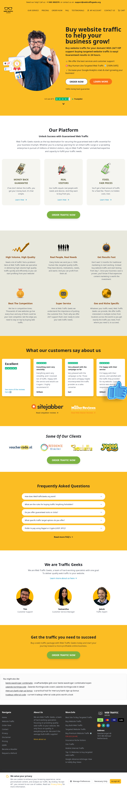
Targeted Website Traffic (75, 729)
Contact (5, 729)
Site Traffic (69, 744)
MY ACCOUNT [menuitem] (95, 10)
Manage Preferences (81, 781)
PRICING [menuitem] (45, 10)
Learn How (19, 200)
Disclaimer (6, 737)
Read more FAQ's (62, 537)
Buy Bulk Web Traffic (73, 725)
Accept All (115, 781)
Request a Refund (9, 753)
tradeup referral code (16, 694)
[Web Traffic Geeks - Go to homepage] (8, 10)
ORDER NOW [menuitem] (57, 10)
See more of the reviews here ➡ (15, 390)
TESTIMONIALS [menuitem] (78, 10)
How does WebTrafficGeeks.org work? (40, 496)
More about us (40, 739)
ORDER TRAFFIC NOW (63, 214)
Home (4, 717)
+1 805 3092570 (53, 2)
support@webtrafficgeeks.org (88, 2)
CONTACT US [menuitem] (109, 10)
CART (123, 10)
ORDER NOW (76, 81)
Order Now (6, 725)
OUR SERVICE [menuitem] (33, 10)
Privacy (5, 733)
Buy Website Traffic (73, 721)
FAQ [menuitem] (67, 10)
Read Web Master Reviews (82, 413)
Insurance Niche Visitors (75, 740)
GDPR (4, 745)
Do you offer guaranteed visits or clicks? (41, 512)
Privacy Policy (56, 784)
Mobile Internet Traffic (74, 748)
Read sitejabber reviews (46, 413)
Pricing (5, 741)
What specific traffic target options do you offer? (45, 520)
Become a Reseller (9, 749)
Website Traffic (8, 721)
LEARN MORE (101, 81)
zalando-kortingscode (16, 686)
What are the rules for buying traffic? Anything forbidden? (49, 504)
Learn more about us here (62, 578)
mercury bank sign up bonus (19, 690)
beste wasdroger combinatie (19, 683)
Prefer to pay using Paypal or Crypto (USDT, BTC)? (45, 528)
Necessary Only (100, 781)
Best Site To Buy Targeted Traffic (78, 717)
